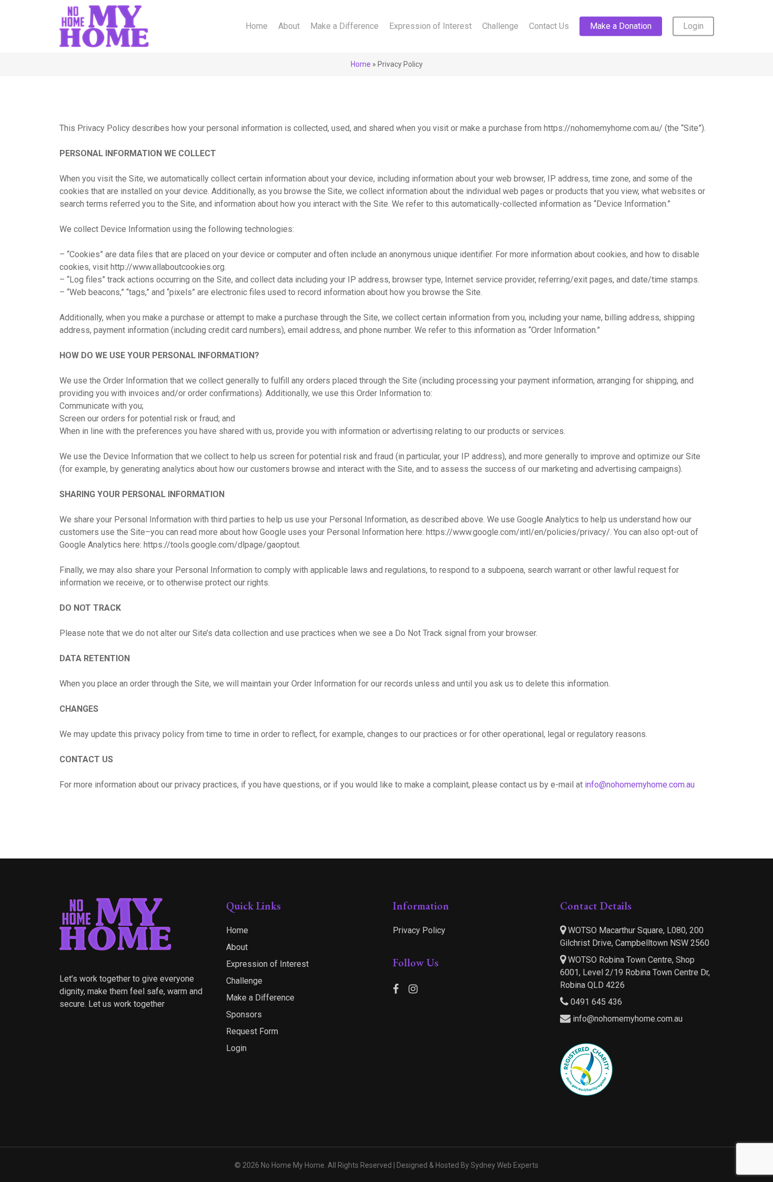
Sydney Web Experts (504, 1165)
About (237, 947)
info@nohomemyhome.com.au (640, 785)
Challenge (244, 981)
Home (361, 64)
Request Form (252, 1031)
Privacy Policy (419, 930)
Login (236, 1048)
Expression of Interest (267, 964)
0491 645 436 (595, 1002)
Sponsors (244, 1014)
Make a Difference (260, 998)
